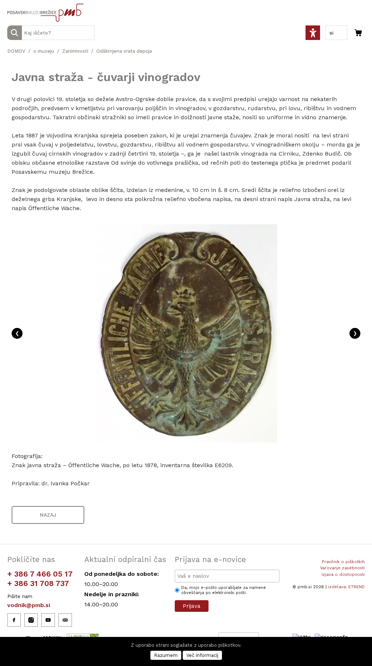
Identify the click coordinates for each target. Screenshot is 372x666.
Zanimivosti (75, 51)
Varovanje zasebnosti (342, 567)
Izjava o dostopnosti (343, 574)
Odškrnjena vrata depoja (124, 51)
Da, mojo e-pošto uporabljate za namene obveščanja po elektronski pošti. (223, 590)
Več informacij (202, 655)
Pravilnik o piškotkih (343, 561)
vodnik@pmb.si (28, 605)
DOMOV (16, 51)
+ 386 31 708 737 (38, 583)
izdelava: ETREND (346, 586)
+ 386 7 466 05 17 (40, 573)
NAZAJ (48, 515)
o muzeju (43, 51)
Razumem (166, 655)
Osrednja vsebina (18, 4)
